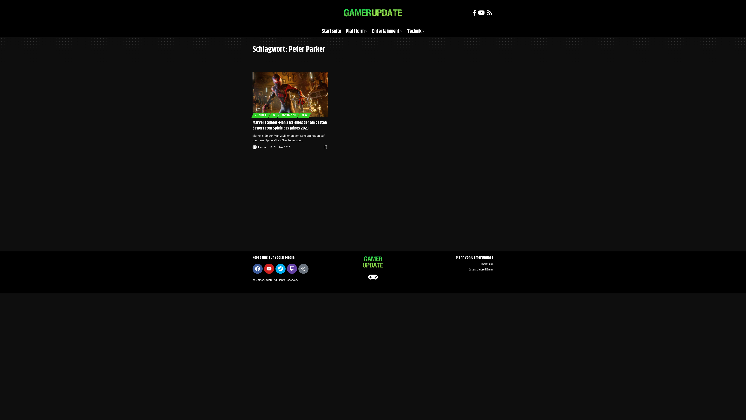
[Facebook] (474, 13)
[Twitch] (292, 269)
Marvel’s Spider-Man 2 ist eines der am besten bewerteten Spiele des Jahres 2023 (290, 125)
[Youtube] (269, 269)
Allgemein (261, 115)
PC (274, 115)
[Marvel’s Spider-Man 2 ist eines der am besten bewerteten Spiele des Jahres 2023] (290, 94)
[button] (257, 13)
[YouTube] (481, 13)
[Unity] (303, 269)
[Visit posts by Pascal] (255, 147)
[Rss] (489, 13)
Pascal (262, 147)
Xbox (304, 115)
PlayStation (289, 115)
